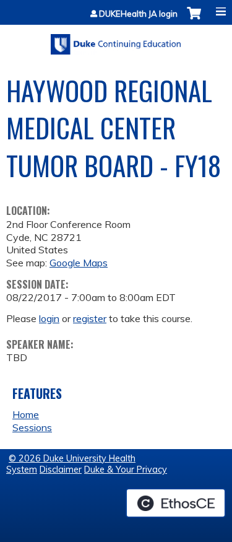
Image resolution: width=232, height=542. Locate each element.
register (89, 318)
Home (25, 414)
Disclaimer (61, 469)
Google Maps (78, 262)
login (49, 318)
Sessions (32, 427)
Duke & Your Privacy (125, 469)
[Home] (116, 40)
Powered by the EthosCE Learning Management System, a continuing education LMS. (176, 503)
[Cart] (194, 19)
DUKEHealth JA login (138, 14)
